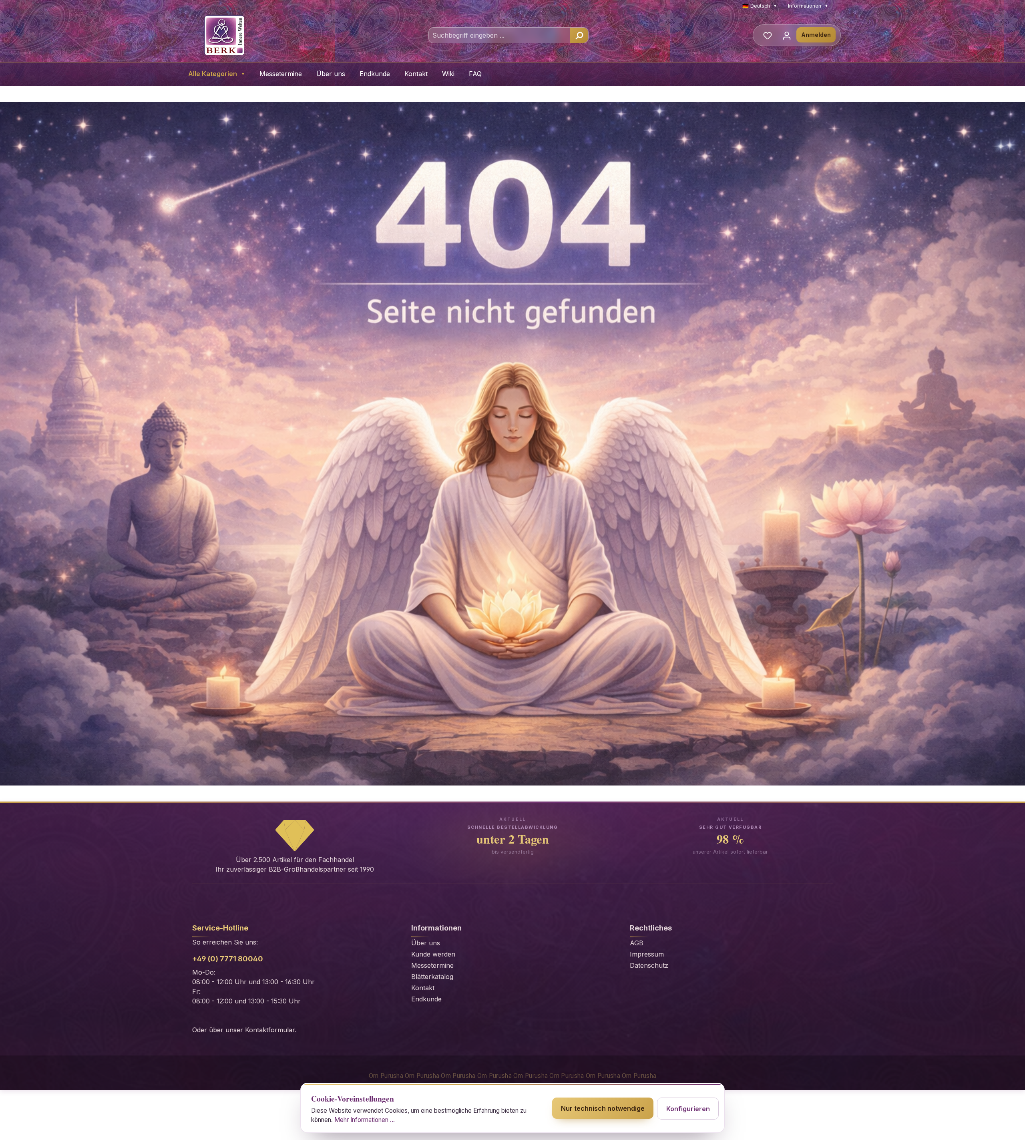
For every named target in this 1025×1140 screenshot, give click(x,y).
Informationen (808, 6)
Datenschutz (649, 965)
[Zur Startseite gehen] (224, 35)
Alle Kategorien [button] (216, 74)
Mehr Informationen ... (364, 1120)
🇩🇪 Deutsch (759, 6)
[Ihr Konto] (786, 35)
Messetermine (280, 74)
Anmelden (816, 34)
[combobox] (499, 35)
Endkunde (375, 74)
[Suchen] (579, 35)
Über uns (330, 74)
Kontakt (416, 74)
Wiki (448, 74)
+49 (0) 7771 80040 (227, 959)
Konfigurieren (688, 1109)
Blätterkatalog (432, 977)
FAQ (475, 74)
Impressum (647, 954)
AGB (636, 943)
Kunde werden (433, 954)
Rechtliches (651, 928)
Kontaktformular (270, 1030)
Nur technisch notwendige (603, 1108)
